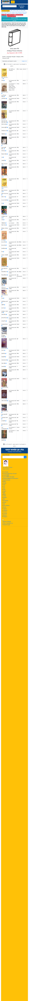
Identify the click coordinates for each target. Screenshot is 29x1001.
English (23, 61)
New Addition (6, 505)
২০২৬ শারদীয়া (6, 475)
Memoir (5, 515)
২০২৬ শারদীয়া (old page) (8, 477)
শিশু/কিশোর (5, 500)
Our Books (5, 472)
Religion (5, 516)
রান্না (4, 504)
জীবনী (4, 494)
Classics (5, 510)
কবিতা (4, 481)
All (26, 61)
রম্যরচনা (5, 497)
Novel (4, 507)
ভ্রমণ (4, 488)
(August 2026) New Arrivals (9, 473)
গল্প (4, 486)
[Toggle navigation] (13, 2)
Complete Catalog (5, 10)
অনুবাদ (4, 491)
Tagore (5, 508)
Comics (5, 512)
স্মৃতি (4, 492)
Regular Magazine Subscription (10, 478)
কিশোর (4, 502)
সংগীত (4, 496)
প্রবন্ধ (4, 484)
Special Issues (6, 480)
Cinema (5, 513)
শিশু (4, 499)
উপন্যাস (4, 483)
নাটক (4, 489)
